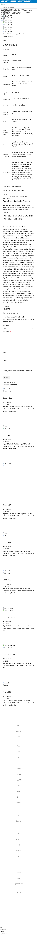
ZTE (18, 725)
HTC (18, 856)
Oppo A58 (7, 580)
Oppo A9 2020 (9, 617)
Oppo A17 (7, 542)
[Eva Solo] (18, 868)
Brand (18, 878)
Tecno (18, 746)
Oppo (4, 40)
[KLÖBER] (18, 825)
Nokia (18, 797)
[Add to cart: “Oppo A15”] (5, 456)
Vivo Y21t (7, 692)
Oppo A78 (18, 780)
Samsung (18, 763)
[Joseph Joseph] (18, 829)
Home (5, 34)
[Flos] (18, 864)
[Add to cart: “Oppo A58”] (5, 600)
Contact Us (4, 913)
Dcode (19, 872)
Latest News (5, 916)
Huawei (18, 850)
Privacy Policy (5, 910)
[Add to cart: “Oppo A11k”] (5, 419)
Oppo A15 (7, 435)
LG (18, 815)
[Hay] (18, 861)
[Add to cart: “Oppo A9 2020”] (5, 638)
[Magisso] (18, 807)
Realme (18, 768)
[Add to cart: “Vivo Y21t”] (5, 713)
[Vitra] (18, 741)
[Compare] (5, 394)
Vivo (18, 737)
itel (18, 833)
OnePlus (18, 791)
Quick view (5, 423)
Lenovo (18, 821)
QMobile (18, 774)
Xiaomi (18, 731)
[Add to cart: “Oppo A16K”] (5, 526)
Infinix (18, 845)
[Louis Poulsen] (18, 811)
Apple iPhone (18, 884)
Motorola (18, 803)
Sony (18, 757)
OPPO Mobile (11, 34)
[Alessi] (18, 888)
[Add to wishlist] (5, 414)
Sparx (18, 751)
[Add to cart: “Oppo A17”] (5, 563)
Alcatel (18, 893)
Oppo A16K (7, 505)
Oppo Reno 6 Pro (10, 655)
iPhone (18, 839)
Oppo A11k (7, 398)
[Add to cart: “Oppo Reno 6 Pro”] (5, 675)
